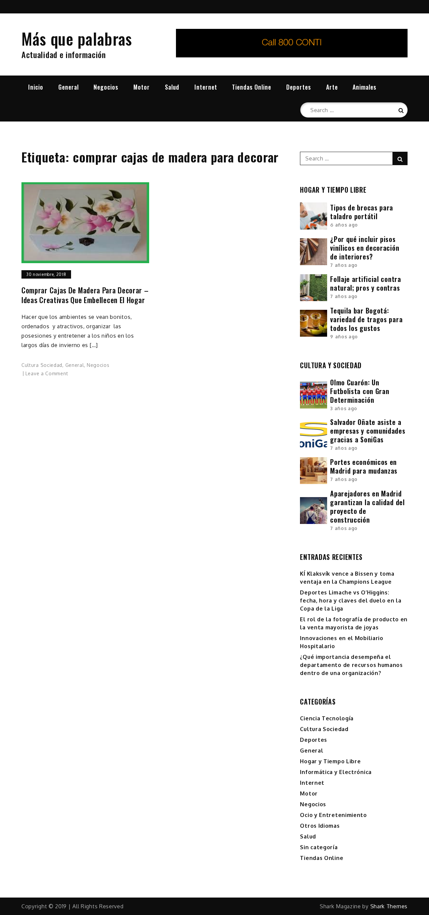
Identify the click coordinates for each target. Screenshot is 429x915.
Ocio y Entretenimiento (333, 815)
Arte (332, 87)
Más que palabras (76, 38)
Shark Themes (389, 906)
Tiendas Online (251, 87)
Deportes (298, 87)
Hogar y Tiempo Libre (330, 761)
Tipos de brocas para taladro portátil (361, 211)
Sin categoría (319, 847)
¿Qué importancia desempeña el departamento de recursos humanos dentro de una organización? (351, 665)
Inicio (35, 87)
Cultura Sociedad (41, 365)
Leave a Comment (46, 373)
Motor (141, 87)
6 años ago (344, 225)
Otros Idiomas (320, 825)
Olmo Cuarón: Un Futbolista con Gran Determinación (359, 391)
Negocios (106, 87)
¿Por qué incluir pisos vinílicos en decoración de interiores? (364, 247)
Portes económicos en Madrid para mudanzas (363, 466)
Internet (205, 87)
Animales (364, 87)
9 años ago (344, 336)
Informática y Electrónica (336, 772)
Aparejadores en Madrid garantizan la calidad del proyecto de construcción (367, 506)
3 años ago (343, 408)
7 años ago (344, 265)
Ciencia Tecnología (327, 718)
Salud (172, 87)
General (68, 87)
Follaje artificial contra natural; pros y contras (365, 283)
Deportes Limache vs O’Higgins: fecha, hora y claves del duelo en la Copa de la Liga (350, 600)
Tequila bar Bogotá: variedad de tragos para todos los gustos (366, 319)
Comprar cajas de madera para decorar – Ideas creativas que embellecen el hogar (85, 294)
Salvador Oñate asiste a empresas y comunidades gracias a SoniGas (367, 430)
